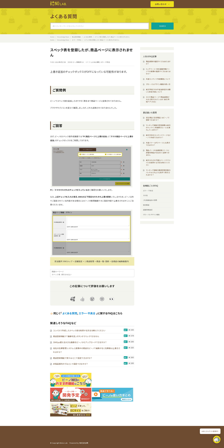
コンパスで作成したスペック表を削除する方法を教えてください (79, 330)
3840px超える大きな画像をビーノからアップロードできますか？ (79, 342)
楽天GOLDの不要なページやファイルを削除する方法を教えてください (158, 162)
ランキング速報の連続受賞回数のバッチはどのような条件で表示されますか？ (158, 172)
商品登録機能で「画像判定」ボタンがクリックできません (76, 336)
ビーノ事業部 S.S (78, 62)
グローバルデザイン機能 (151, 214)
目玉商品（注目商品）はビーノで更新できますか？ (157, 118)
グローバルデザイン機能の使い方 (158, 84)
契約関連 (146, 205)
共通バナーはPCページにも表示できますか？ (158, 144)
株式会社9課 (83, 443)
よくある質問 (95, 62)
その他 (145, 195)
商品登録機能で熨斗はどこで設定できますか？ (72, 358)
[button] (216, 440)
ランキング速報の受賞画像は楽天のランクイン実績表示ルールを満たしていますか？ (158, 127)
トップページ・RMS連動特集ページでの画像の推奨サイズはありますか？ (158, 71)
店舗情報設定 (148, 210)
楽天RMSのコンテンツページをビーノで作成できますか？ (158, 136)
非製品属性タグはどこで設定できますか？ (70, 363)
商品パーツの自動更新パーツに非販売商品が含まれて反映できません (157, 152)
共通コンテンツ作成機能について (158, 79)
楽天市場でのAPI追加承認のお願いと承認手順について (158, 90)
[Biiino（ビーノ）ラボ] (58, 5)
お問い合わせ (160, 4)
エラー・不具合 (105, 62)
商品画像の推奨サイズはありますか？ (158, 62)
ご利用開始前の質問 (150, 200)
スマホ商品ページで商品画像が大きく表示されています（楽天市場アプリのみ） (158, 99)
